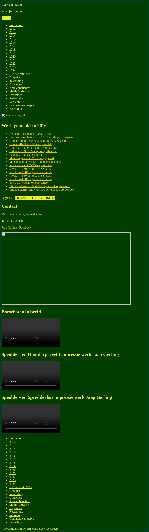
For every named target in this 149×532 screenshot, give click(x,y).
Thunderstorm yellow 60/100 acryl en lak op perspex (41, 189)
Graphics (14, 77)
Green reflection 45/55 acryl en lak (30, 144)
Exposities (15, 94)
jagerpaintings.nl (12, 4)
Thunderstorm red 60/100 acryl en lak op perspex (39, 186)
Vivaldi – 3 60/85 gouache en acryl (30, 175)
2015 (12, 39)
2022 (12, 63)
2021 (12, 60)
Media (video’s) (19, 91)
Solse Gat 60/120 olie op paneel (28, 182)
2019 (12, 53)
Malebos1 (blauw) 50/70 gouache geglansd (35, 161)
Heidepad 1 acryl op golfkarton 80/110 (33, 147)
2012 (12, 28)
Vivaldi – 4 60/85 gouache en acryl (30, 179)
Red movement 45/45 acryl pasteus (30, 165)
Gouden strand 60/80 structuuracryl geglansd (37, 140)
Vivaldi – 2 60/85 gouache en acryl (30, 172)
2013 (12, 32)
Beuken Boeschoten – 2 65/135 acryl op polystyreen (41, 137)
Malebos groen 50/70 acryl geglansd (31, 158)
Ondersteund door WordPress (41, 528)
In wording (16, 81)
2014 (12, 35)
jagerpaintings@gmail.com (25, 214)
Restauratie (16, 98)
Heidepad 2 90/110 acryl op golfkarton (33, 151)
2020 (12, 56)
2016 (12, 42)
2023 (12, 67)
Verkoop (14, 101)
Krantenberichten (19, 88)
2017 (12, 46)
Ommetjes (15, 84)
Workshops (16, 108)
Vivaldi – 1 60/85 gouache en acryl (30, 168)
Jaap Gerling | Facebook (16, 227)
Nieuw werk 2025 (20, 74)
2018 (12, 49)
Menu (6, 18)
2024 (12, 70)
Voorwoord (16, 25)
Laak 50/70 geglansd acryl (25, 154)
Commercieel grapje (21, 105)
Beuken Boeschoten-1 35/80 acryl (30, 133)
